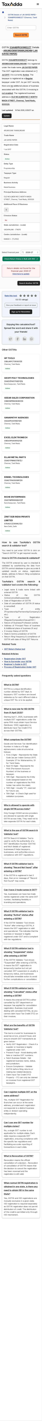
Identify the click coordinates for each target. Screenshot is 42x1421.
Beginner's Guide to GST (15, 664)
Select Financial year (10, 252)
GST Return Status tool (14, 649)
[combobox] (21, 27)
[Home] (3, 12)
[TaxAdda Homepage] (12, 4)
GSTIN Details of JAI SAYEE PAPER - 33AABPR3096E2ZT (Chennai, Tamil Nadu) (22, 17)
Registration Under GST (15, 659)
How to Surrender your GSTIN (17, 661)
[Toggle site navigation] (37, 4)
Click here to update (20, 274)
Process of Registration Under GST (20, 667)
